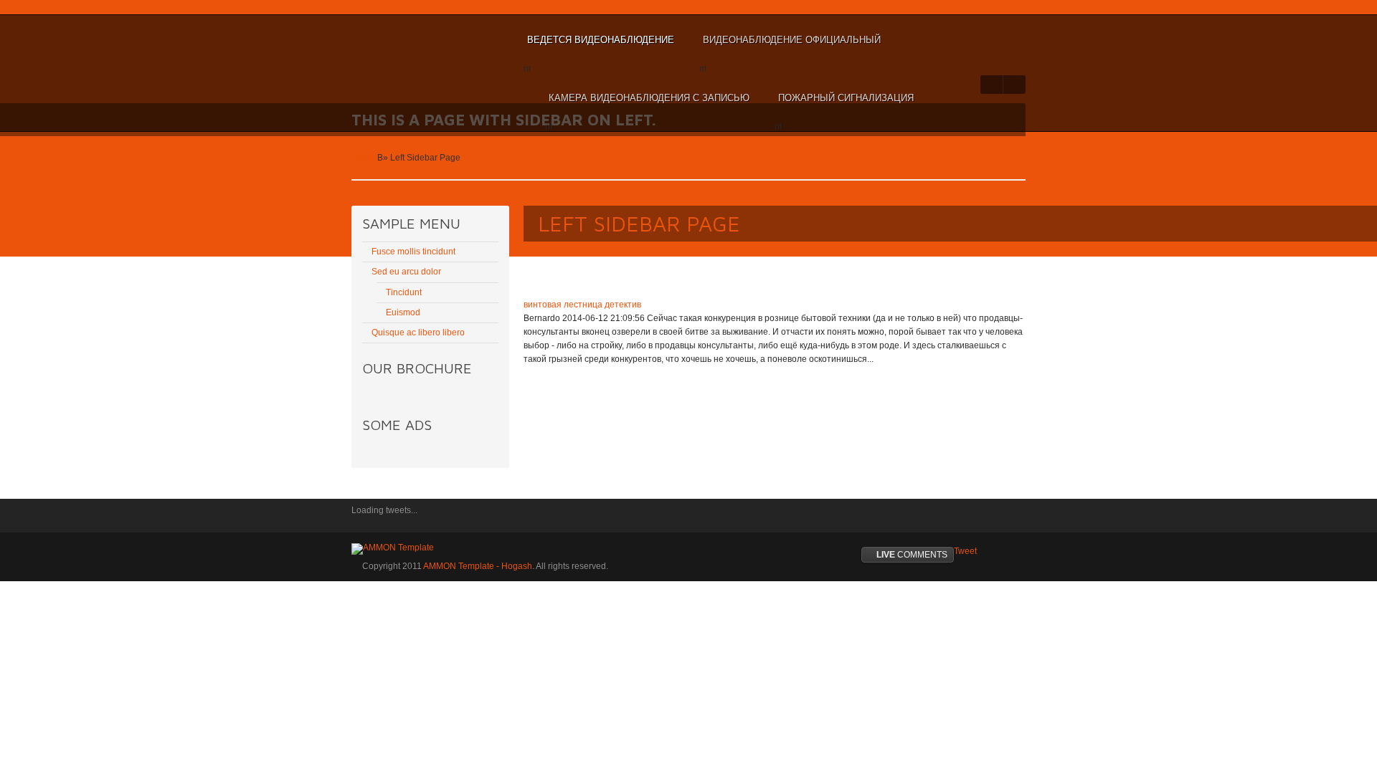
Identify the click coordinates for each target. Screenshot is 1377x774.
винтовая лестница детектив (582, 305)
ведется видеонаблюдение (599, 46)
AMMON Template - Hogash (477, 566)
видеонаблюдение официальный (790, 46)
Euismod (403, 312)
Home (363, 158)
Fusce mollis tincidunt (413, 252)
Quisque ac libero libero (418, 333)
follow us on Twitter (362, 520)
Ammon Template (398, 40)
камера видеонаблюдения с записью (647, 104)
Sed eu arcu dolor (406, 272)
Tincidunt (404, 292)
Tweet (965, 551)
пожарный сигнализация (844, 104)
